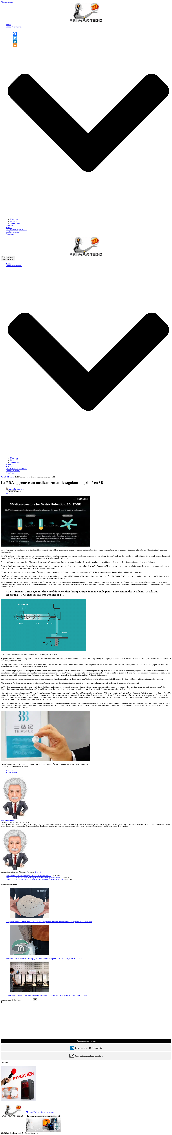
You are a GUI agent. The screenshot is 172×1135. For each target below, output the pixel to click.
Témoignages (15, 223)
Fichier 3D (14, 221)
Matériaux (14, 219)
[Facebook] (15, 34)
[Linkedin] (15, 41)
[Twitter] (15, 38)
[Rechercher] (35, 999)
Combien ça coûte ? (13, 232)
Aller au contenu (7, 2)
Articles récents (11, 772)
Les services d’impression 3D (16, 230)
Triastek (144, 693)
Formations (10, 234)
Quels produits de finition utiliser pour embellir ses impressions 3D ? (28, 876)
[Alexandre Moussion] (15, 818)
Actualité (9, 228)
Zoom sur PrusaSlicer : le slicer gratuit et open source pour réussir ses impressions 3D (34, 879)
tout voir (38, 872)
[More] (15, 45)
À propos (9, 770)
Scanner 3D (10, 226)
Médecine (10, 477)
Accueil (8, 25)
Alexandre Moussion (16, 489)
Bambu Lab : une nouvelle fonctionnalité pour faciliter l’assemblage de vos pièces (33, 878)
